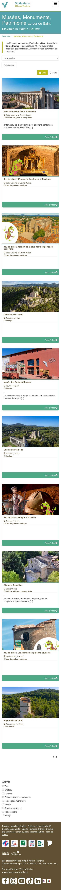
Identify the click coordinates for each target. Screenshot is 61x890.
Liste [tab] (43, 72)
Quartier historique (13, 808)
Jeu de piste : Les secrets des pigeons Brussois (27, 652)
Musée (8, 804)
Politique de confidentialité (39, 826)
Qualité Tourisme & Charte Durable (37, 828)
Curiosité (8, 793)
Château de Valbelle (13, 449)
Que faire (6, 36)
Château (8, 789)
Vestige (8, 815)
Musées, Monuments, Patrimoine (28, 36)
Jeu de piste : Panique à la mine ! (20, 517)
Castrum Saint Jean (13, 314)
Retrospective (11, 811)
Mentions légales (18, 826)
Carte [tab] (54, 72)
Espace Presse (9, 831)
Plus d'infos (50, 137)
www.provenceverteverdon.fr (15, 872)
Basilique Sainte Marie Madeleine (20, 111)
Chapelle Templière (13, 585)
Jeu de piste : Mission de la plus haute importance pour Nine (28, 247)
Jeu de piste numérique (15, 800)
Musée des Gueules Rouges (17, 382)
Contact (5, 826)
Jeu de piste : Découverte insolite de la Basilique (27, 179)
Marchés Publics (37, 831)
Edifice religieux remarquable (18, 797)
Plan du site (22, 831)
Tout (7, 786)
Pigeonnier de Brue (13, 720)
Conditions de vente (11, 828)
